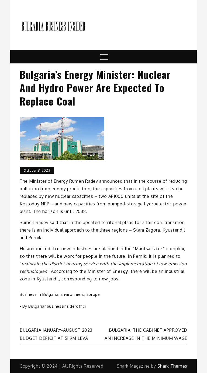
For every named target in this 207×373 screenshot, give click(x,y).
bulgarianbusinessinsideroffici (57, 306)
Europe (93, 294)
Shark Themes (172, 366)
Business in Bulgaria (39, 294)
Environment (72, 294)
